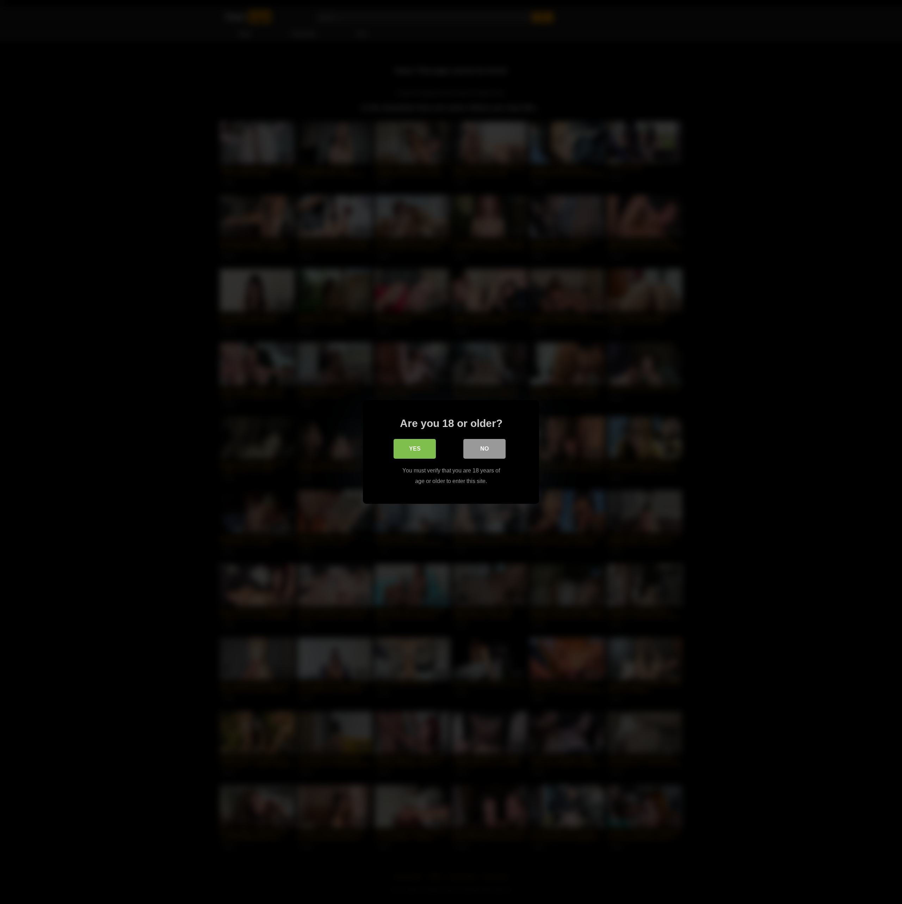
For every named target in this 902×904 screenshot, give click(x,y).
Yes (415, 449)
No (484, 449)
